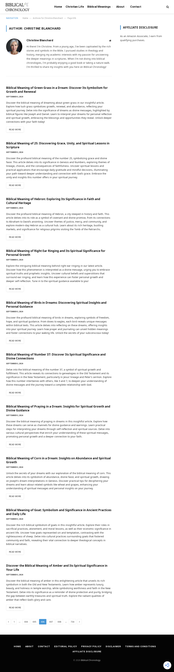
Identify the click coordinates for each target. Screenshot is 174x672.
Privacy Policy (91, 646)
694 (26, 621)
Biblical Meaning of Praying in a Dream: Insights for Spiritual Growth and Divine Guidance (58, 408)
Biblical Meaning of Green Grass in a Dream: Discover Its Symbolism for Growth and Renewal (57, 90)
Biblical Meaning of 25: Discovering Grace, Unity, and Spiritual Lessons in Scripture (57, 145)
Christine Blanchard (40, 40)
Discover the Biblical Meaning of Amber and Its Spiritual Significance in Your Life (56, 567)
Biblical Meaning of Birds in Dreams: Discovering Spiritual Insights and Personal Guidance (56, 304)
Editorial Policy (65, 646)
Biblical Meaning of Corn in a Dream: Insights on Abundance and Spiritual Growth (58, 460)
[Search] (167, 7)
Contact (135, 6)
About (120, 6)
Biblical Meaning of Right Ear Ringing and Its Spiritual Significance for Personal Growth (55, 253)
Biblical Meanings (99, 6)
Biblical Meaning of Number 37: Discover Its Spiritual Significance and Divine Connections (56, 356)
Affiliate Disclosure (87, 651)
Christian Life (75, 6)
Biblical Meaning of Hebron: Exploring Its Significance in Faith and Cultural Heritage (53, 201)
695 (34, 621)
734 (72, 621)
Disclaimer (113, 646)
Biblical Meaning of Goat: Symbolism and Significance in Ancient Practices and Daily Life (58, 512)
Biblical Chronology (90, 660)
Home (58, 6)
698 (59, 621)
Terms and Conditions (140, 646)
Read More (15, 129)
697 (51, 621)
